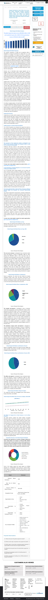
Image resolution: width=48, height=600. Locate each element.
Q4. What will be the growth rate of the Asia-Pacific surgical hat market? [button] (16, 549)
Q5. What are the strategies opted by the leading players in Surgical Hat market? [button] (15, 553)
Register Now (28, 594)
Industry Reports (21, 3)
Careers (38, 2)
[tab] (17, 539)
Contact (42, 2)
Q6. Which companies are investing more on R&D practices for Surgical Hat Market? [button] (16, 556)
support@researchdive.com (40, 0)
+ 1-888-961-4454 (26, 0)
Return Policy (22, 583)
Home (13, 2)
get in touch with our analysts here (11, 219)
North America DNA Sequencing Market (34, 571)
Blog (5, 589)
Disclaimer (6, 598)
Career (6, 588)
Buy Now (41, 23)
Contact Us (17, 598)
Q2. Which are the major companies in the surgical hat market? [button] (16, 541)
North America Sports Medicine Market (34, 566)
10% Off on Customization (38, 43)
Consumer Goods (15, 7)
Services (28, 2)
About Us (15, 3)
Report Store (9, 7)
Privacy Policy (23, 582)
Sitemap (12, 598)
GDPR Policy (22, 580)
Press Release (31, 3)
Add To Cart (35, 19)
